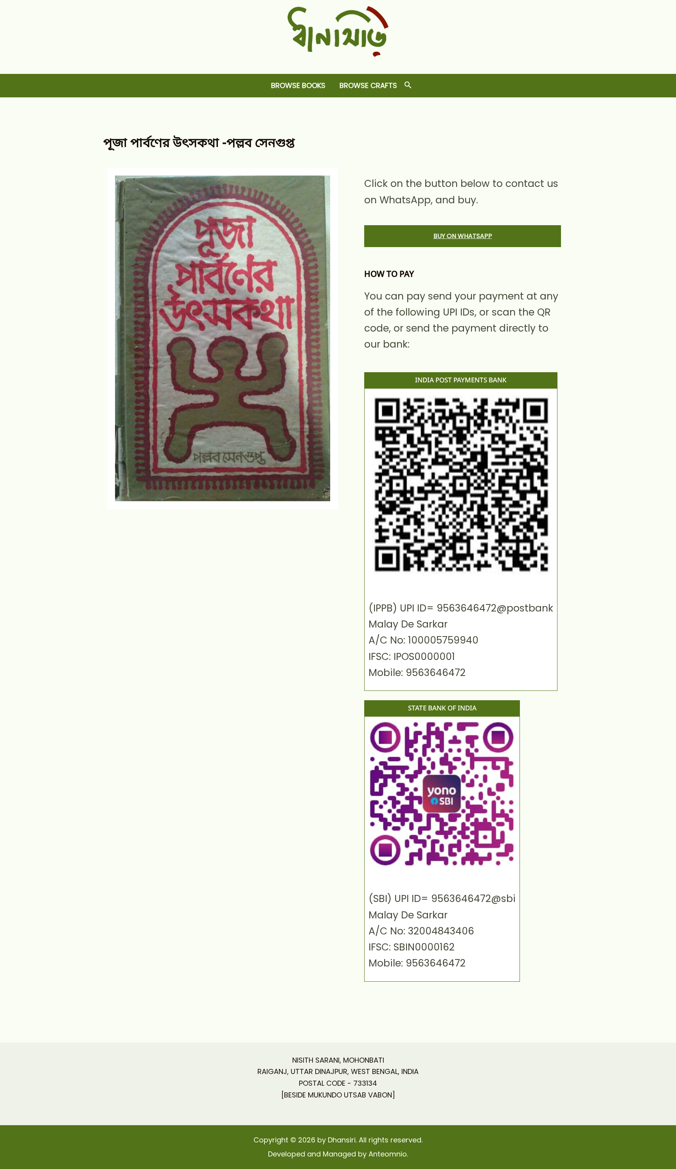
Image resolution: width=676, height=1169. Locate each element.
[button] (408, 85)
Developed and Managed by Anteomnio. (338, 1154)
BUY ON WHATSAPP (462, 235)
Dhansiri (338, 63)
